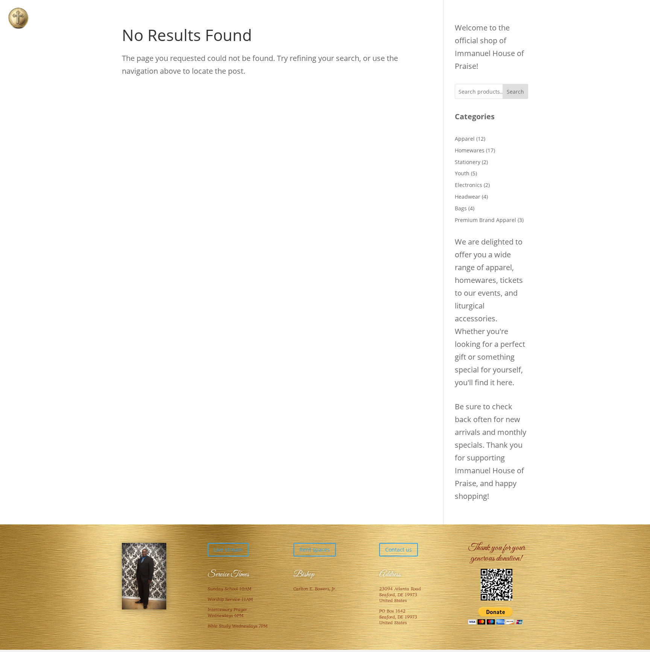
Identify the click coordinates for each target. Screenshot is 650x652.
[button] (18, 18)
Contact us (398, 549)
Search (515, 91)
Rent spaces (314, 549)
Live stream (228, 549)
